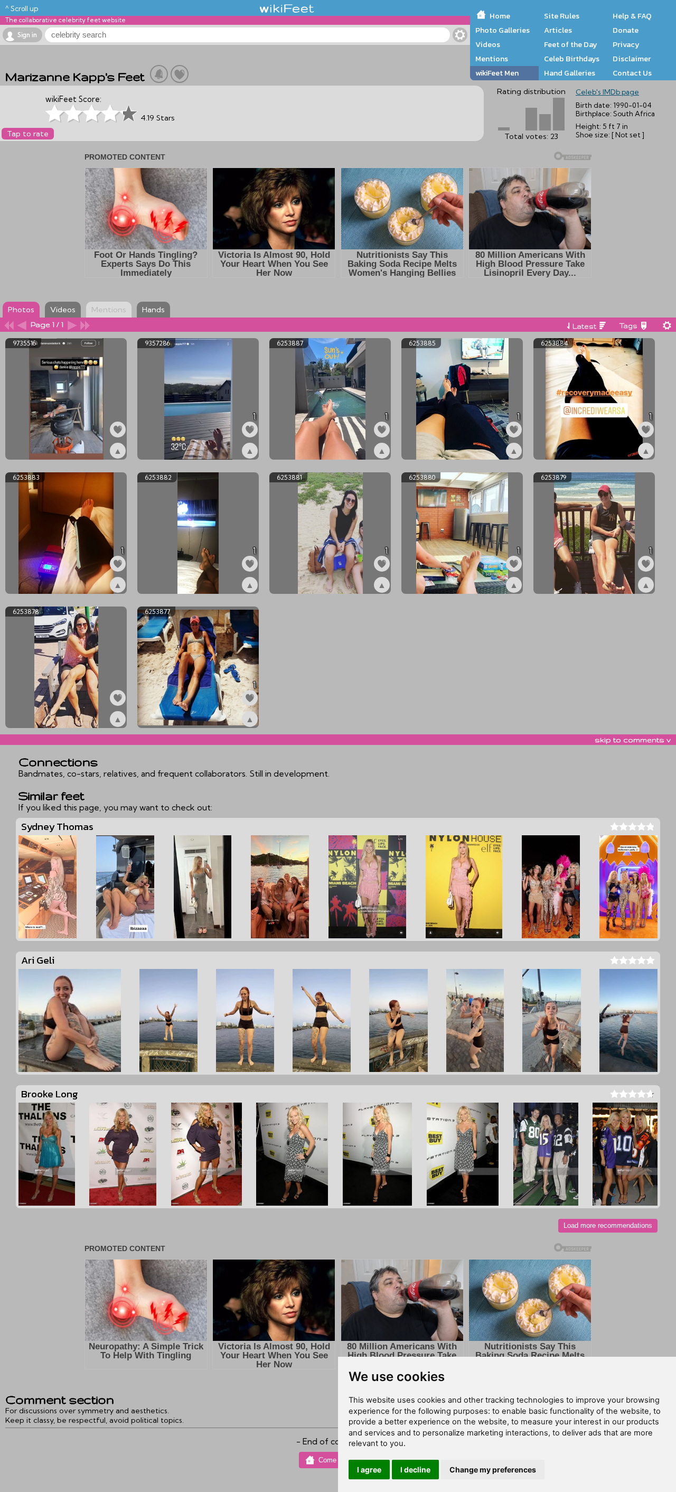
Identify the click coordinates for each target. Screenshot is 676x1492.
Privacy (626, 44)
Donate (626, 30)
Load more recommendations (608, 1225)
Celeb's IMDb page (607, 92)
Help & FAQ (632, 16)
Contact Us (632, 73)
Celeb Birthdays (571, 58)
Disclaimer (632, 58)
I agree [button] (369, 1469)
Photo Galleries (502, 30)
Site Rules (561, 16)
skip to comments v (633, 739)
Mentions (491, 58)
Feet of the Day (570, 44)
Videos (487, 44)
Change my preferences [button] (492, 1469)
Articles (558, 30)
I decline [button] (415, 1469)
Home (500, 16)
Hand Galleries (569, 73)
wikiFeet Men (497, 73)
